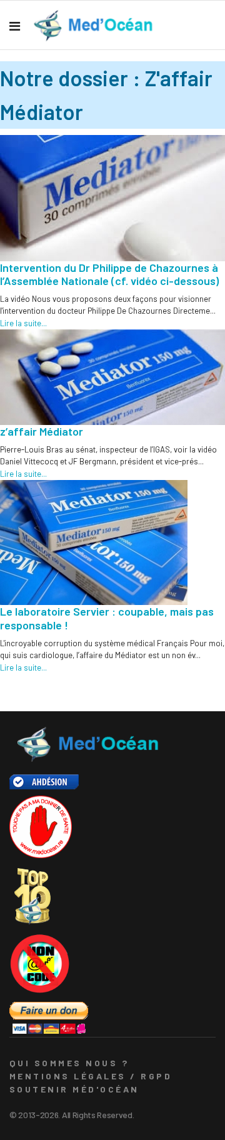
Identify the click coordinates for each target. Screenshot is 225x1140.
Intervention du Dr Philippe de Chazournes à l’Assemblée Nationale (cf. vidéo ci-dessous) (109, 274)
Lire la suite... (23, 323)
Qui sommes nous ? (69, 1063)
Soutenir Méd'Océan (74, 1089)
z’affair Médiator (41, 431)
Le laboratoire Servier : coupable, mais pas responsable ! (107, 618)
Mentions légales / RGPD (90, 1076)
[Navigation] (14, 26)
